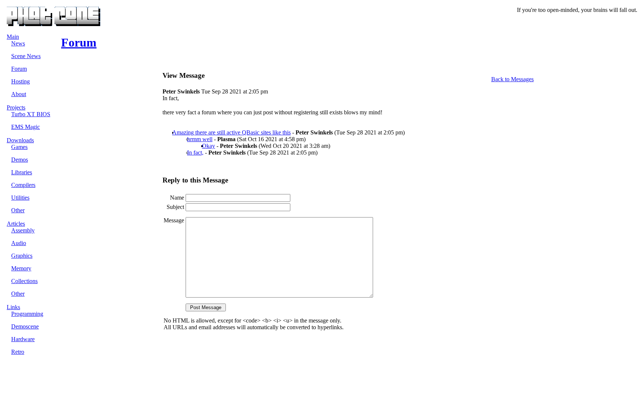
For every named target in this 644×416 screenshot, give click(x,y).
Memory (21, 268)
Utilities (20, 197)
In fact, (195, 152)
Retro (17, 352)
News (18, 43)
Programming (27, 314)
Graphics (21, 256)
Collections (24, 281)
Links (13, 307)
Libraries (21, 172)
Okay (208, 146)
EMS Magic (25, 127)
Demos (19, 159)
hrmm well (199, 139)
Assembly (23, 230)
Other (18, 210)
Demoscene (25, 326)
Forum (19, 69)
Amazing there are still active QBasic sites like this (231, 132)
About (18, 94)
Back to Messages (512, 79)
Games (19, 147)
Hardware (23, 339)
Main (13, 37)
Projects (16, 107)
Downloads (20, 140)
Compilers (23, 185)
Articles (16, 223)
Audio (18, 243)
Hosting (20, 81)
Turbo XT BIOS (30, 114)
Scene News (26, 56)
